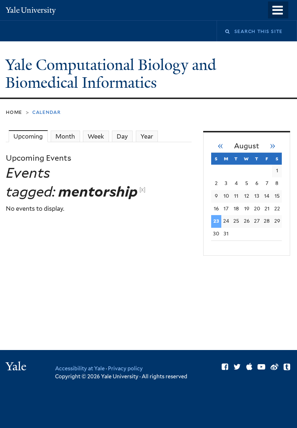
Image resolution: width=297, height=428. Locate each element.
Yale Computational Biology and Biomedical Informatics (110, 74)
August (246, 146)
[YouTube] (261, 367)
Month (65, 136)
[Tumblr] (287, 367)
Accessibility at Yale (80, 368)
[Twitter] (237, 367)
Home (14, 111)
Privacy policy (125, 368)
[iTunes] (249, 367)
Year (147, 136)
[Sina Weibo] (274, 367)
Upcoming (30, 136)
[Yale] (17, 367)
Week (96, 136)
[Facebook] (225, 367)
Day (122, 136)
